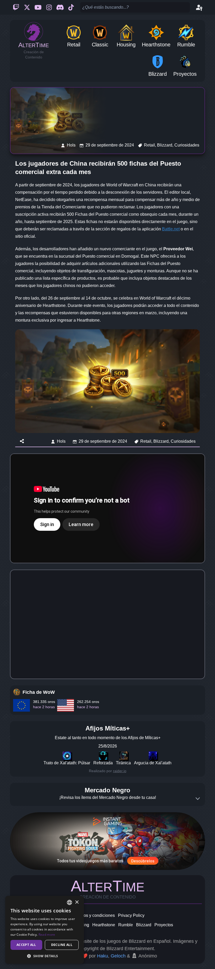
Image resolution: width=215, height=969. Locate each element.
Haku (102, 956)
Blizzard (143, 925)
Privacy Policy (131, 915)
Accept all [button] (26, 945)
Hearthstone (103, 925)
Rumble (125, 925)
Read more (47, 934)
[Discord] (60, 7)
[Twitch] (16, 7)
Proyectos (163, 925)
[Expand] (198, 798)
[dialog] (44, 930)
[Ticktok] (71, 7)
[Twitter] (27, 7)
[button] (44, 956)
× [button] (77, 902)
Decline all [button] (61, 945)
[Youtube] (38, 7)
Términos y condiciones (93, 915)
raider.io (119, 771)
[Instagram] (49, 7)
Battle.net (171, 229)
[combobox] (69, 902)
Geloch (118, 956)
